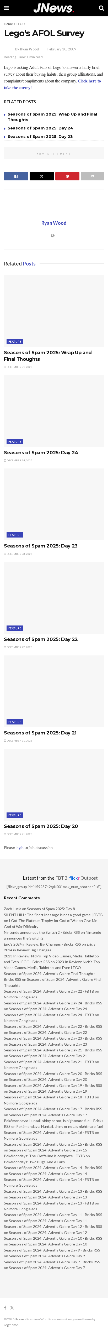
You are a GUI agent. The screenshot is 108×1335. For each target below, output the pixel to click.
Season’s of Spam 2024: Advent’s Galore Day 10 (48, 1244)
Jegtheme (11, 1325)
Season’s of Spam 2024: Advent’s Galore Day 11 (48, 1220)
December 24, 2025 (19, 460)
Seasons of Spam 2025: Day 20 (41, 826)
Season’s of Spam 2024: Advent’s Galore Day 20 (48, 1079)
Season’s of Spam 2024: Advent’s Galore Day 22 (48, 1032)
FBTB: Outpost (76, 878)
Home (8, 24)
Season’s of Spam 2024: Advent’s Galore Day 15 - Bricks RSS (53, 1144)
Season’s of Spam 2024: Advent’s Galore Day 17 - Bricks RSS (53, 1109)
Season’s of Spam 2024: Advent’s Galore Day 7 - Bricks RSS (52, 1262)
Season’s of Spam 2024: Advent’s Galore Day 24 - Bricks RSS (53, 1003)
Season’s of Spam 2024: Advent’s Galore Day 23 (48, 1044)
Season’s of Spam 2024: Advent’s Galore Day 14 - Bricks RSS (53, 1167)
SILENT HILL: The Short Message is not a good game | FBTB (53, 914)
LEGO (21, 24)
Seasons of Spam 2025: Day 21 (40, 733)
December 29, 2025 (19, 366)
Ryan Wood (29, 49)
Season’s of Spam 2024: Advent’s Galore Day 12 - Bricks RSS (53, 1226)
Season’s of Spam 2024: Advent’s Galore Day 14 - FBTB (49, 1179)
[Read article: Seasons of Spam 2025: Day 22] (54, 598)
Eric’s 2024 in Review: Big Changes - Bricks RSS (42, 944)
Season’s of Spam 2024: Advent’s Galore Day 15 (48, 1150)
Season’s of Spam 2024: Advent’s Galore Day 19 (48, 1091)
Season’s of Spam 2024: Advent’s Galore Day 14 (48, 1173)
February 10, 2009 (61, 49)
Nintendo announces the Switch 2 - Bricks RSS (42, 932)
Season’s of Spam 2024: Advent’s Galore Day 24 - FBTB (49, 1015)
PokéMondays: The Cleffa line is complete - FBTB (44, 1156)
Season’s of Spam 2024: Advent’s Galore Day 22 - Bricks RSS (53, 1026)
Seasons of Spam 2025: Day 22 (41, 639)
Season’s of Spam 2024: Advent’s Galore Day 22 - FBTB (49, 991)
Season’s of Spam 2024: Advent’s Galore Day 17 (48, 1115)
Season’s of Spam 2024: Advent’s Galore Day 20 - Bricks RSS (53, 1073)
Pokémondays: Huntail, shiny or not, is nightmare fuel (59, 1126)
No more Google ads (20, 997)
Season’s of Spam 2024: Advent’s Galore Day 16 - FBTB (49, 1132)
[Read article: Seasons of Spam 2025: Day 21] (54, 691)
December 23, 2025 (19, 553)
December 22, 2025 (19, 647)
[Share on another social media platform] (92, 176)
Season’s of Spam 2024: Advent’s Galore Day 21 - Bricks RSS (53, 1050)
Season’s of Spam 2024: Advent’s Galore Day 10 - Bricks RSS (53, 1238)
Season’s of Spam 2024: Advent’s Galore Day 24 (48, 1009)
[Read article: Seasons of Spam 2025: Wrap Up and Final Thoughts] (54, 311)
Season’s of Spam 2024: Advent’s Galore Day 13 (48, 1197)
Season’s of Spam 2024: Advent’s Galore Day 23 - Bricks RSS (53, 1038)
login (20, 847)
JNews (19, 1319)
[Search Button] (101, 8)
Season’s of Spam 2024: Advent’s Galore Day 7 (47, 1267)
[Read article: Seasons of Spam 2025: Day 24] (54, 411)
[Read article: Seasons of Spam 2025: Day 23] (54, 504)
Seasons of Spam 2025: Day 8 (51, 908)
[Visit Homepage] (54, 8)
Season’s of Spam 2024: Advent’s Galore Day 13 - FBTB (49, 1203)
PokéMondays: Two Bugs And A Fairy (34, 1162)
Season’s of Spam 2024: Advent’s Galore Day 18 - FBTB (49, 1097)
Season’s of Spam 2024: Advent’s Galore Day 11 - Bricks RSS (53, 1214)
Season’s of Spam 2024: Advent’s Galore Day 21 (48, 1056)
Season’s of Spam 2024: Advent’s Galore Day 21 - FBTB (49, 1062)
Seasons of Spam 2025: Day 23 (40, 136)
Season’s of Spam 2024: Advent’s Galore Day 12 (48, 1232)
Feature (14, 341)
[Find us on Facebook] (5, 1308)
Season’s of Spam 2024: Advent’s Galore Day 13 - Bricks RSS (53, 1191)
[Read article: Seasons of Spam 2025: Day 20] (54, 784)
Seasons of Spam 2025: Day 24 (40, 128)
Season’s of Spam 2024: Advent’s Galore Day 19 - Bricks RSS (53, 1085)
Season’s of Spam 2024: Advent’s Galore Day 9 (47, 1256)
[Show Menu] (6, 8)
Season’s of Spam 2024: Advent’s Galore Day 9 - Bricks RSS (52, 1250)
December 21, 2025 (19, 740)
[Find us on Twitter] (12, 1308)
